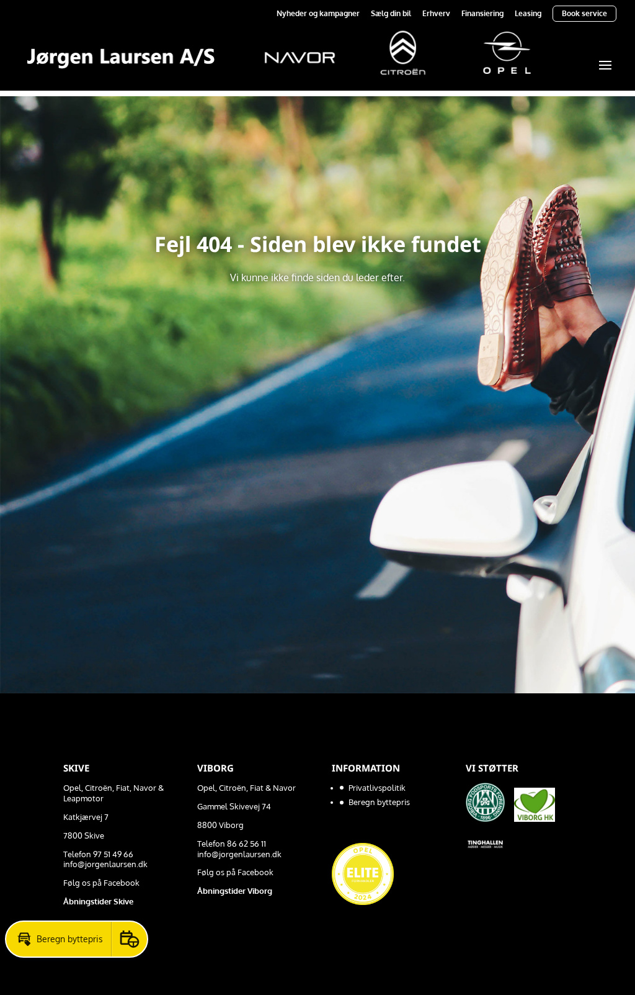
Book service (584, 13)
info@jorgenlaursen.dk (105, 864)
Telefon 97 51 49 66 (98, 854)
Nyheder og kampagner (318, 14)
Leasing (528, 14)
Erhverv (436, 14)
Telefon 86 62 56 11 (231, 844)
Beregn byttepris (379, 802)
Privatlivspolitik (377, 788)
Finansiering (482, 14)
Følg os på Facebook (101, 883)
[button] (59, 939)
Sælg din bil (391, 14)
